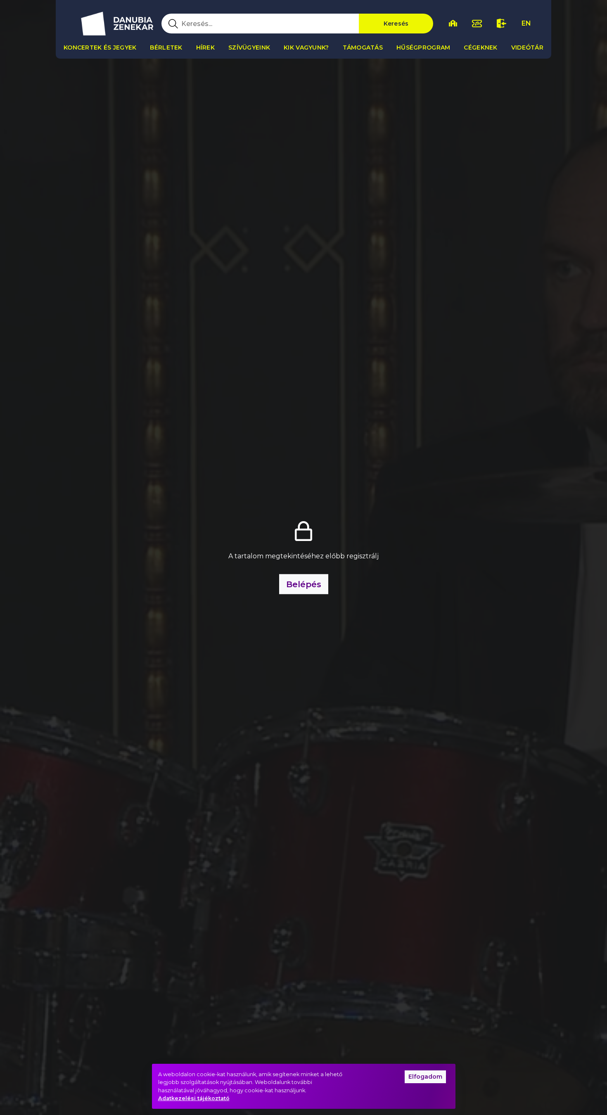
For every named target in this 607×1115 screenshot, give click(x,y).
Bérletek (166, 47)
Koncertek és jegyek (100, 47)
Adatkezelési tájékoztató (194, 1098)
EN (526, 23)
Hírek (205, 47)
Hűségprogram (423, 47)
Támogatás (363, 47)
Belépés (303, 584)
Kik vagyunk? (306, 47)
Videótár (527, 47)
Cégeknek (480, 47)
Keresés (396, 23)
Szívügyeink (249, 47)
